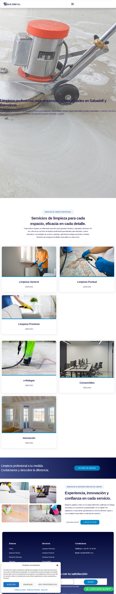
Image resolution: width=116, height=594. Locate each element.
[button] (57, 565)
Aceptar (11, 584)
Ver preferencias (47, 584)
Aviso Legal (44, 589)
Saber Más (29, 286)
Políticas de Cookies (20, 589)
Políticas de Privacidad (33, 589)
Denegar (28, 584)
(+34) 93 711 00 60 (90, 522)
